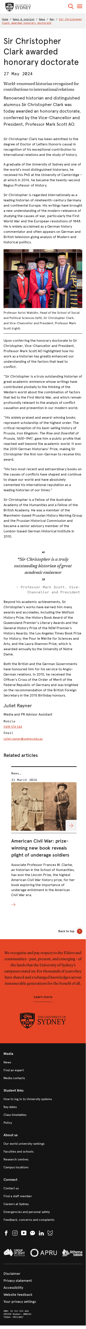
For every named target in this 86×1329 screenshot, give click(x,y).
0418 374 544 (13, 727)
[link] (43, 1062)
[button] (70, 7)
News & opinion (23, 19)
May (52, 19)
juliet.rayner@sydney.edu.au (23, 739)
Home (5, 19)
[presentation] (44, 837)
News (42, 19)
